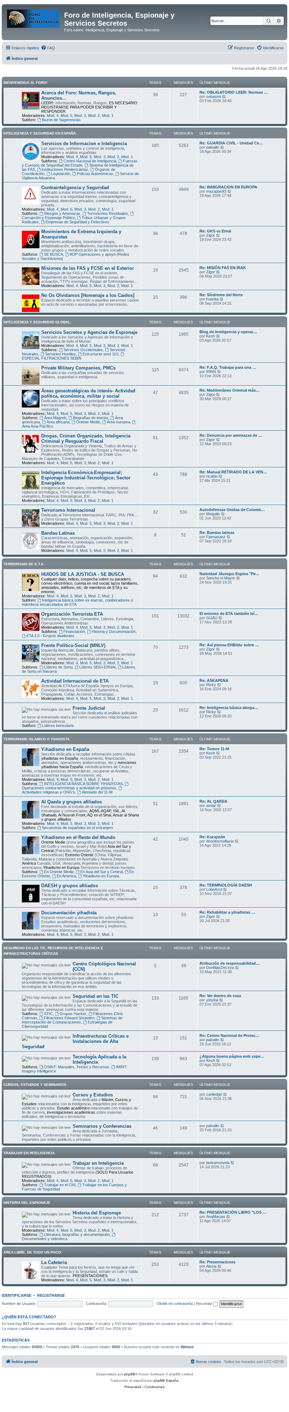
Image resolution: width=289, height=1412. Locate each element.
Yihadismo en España (65, 749)
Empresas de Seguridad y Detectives (77, 222)
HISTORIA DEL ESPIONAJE (27, 1203)
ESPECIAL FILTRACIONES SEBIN (51, 358)
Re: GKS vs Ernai (215, 231)
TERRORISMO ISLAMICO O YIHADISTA (36, 739)
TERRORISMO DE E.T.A (23, 564)
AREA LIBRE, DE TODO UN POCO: (33, 1252)
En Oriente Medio (59, 872)
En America (66, 876)
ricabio (211, 476)
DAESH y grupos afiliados (69, 885)
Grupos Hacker (73, 1014)
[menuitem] (48, 48)
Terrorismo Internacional (68, 510)
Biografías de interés (90, 418)
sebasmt (213, 96)
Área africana (58, 422)
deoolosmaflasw (220, 841)
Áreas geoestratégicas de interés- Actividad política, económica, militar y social (88, 393)
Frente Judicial (89, 708)
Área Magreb (55, 418)
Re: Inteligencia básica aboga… (228, 707)
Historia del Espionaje (97, 1212)
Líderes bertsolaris (58, 725)
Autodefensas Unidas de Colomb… (232, 510)
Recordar (204, 1303)
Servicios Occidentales (83, 350)
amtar (211, 805)
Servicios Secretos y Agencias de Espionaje (89, 332)
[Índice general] (34, 17)
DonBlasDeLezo (220, 967)
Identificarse (16, 1295)
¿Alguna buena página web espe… (231, 1056)
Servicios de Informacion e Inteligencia (84, 143)
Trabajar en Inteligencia (98, 1163)
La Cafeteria (54, 1262)
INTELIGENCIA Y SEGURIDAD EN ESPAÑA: (40, 133)
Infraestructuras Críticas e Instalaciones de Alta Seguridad (75, 1041)
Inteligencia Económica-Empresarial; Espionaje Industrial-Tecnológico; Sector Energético (85, 478)
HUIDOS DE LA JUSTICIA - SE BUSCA (82, 574)
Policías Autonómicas (95, 174)
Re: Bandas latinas (216, 532)
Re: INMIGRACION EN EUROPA (228, 187)
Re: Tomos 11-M (214, 749)
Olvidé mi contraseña (174, 1303)
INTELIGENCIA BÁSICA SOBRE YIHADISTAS (83, 784)
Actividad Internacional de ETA (75, 681)
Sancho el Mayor (220, 578)
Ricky (211, 685)
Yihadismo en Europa (101, 876)
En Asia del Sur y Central (101, 872)
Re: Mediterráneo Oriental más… (229, 390)
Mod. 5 (66, 115)
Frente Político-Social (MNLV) (73, 645)
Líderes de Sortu (58, 667)
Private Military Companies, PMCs (78, 368)
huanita (212, 299)
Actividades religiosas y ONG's (48, 792)
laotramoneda (217, 1163)
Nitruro (187, 1347)
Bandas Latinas (58, 533)
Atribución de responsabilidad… (229, 963)
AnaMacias (215, 1216)
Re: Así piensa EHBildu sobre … (229, 645)
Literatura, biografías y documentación (77, 1234)
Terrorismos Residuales (107, 213)
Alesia (211, 1266)
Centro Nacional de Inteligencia (89, 161)
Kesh (210, 336)
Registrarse (51, 1295)
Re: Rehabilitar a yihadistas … (227, 912)
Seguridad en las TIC (95, 996)
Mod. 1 (107, 115)
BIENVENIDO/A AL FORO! (25, 83)
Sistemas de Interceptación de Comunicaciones (72, 1020)
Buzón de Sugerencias (61, 120)
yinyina (212, 1000)
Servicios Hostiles (60, 354)
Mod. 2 (94, 115)
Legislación (60, 174)
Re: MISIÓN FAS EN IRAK (222, 268)
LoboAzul (214, 889)
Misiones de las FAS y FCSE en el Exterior (87, 268)
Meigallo (213, 514)
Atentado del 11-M (97, 792)
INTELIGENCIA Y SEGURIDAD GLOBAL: (37, 322)
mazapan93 (216, 191)
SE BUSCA (53, 254)
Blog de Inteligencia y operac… (228, 332)
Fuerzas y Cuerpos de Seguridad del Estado (79, 163)
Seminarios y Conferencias (102, 1126)
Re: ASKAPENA (213, 680)
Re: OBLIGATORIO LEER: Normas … (233, 92)
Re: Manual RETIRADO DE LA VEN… (233, 472)
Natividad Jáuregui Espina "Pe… (229, 574)
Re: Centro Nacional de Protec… (229, 1035)
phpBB (129, 1374)
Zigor (210, 235)
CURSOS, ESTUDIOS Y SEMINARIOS (35, 1085)
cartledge (214, 1094)
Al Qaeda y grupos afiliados (71, 801)
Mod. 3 (80, 115)
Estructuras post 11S (100, 354)
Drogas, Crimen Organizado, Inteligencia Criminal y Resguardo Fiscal (85, 438)
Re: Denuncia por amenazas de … (230, 435)
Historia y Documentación (114, 631)
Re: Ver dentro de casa (220, 996)
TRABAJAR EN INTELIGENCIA (29, 1153)
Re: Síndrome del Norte (221, 295)
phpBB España (166, 1380)
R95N (211, 371)
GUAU (211, 618)
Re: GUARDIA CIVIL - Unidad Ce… (231, 143)
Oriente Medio (88, 422)
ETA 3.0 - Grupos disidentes (50, 636)
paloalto (212, 147)
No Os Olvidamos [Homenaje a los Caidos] (87, 295)
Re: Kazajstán (212, 837)
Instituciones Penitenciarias (65, 169)
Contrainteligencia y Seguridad (75, 187)
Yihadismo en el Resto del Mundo (78, 837)
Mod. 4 (53, 115)
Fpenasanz (216, 537)
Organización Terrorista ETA (72, 614)
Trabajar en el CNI (59, 1185)
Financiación (74, 631)
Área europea (118, 422)
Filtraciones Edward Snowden (69, 1018)
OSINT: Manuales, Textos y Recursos (76, 1067)
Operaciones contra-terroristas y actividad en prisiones (69, 788)
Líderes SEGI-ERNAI (97, 667)
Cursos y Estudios (93, 1094)
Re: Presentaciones (217, 1262)
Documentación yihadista (69, 912)
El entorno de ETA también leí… (228, 613)
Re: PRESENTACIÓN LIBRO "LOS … (232, 1212)
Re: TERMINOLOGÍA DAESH (225, 885)
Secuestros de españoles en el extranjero (77, 828)
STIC (48, 1014)
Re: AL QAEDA (213, 801)
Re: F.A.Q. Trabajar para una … (227, 367)
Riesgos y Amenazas (62, 213)
